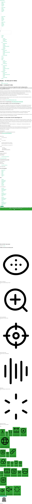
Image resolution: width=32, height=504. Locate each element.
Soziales (4, 44)
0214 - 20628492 (4, 148)
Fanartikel (4, 45)
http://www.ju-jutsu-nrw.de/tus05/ (17, 101)
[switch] (0, 283)
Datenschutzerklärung (4, 189)
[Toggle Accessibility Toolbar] (2, 206)
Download (4, 48)
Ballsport (4, 51)
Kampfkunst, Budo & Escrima (6, 74)
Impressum (3, 188)
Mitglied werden (3, 7)
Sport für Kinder (5, 50)
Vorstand (4, 38)
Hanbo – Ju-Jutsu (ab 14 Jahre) (5, 83)
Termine (2, 36)
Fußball (4, 53)
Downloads (3, 9)
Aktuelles (3, 35)
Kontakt (2, 11)
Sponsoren (4, 40)
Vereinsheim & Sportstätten (6, 46)
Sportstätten (3, 10)
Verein (2, 37)
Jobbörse (2, 8)
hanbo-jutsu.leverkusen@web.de (7, 133)
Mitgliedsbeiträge (5, 43)
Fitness (4, 76)
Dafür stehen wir (5, 39)
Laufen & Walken (5, 77)
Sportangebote (3, 49)
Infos (2, 42)
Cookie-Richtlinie (3, 190)
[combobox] (16, 208)
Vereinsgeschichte (5, 41)
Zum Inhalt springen (2, 0)
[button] (2, 432)
